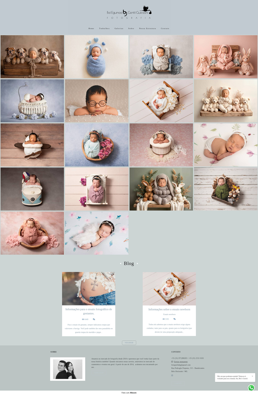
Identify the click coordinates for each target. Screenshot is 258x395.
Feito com (129, 393)
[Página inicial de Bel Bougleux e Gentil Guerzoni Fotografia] (129, 13)
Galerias (119, 28)
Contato (165, 28)
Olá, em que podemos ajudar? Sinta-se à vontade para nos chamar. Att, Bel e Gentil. (232, 377)
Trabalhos (104, 28)
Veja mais (129, 343)
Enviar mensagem (181, 362)
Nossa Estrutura (147, 28)
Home (91, 28)
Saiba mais (99, 373)
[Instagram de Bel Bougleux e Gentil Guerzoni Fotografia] (172, 375)
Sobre (131, 28)
